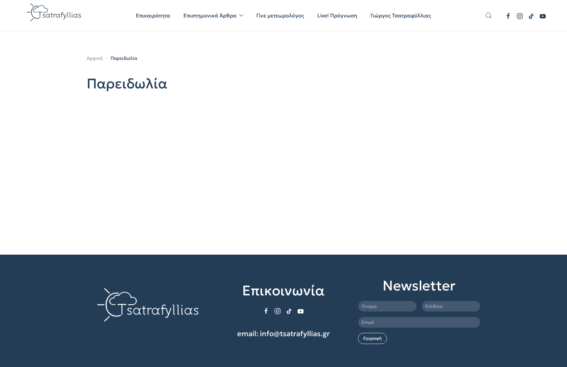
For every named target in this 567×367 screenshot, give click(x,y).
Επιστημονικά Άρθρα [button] (210, 15)
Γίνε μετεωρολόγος (280, 15)
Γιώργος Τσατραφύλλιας (400, 15)
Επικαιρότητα (153, 15)
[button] (488, 15)
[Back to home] (54, 15)
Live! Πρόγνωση (337, 15)
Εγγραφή (372, 338)
